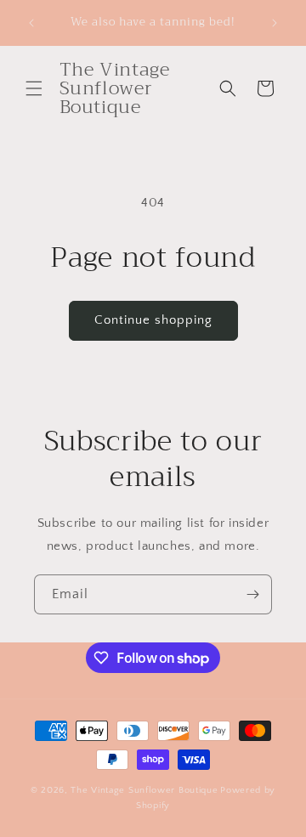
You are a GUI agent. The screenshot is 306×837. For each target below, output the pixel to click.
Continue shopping (153, 320)
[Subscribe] (252, 594)
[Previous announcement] (31, 23)
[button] (34, 88)
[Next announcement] (274, 23)
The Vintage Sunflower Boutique (144, 790)
